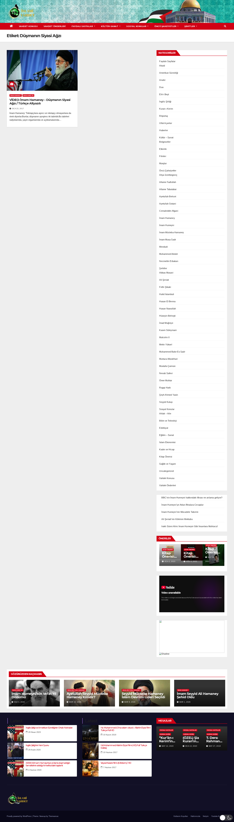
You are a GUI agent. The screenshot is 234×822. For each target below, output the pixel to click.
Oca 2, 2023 (170, 561)
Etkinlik (163, 149)
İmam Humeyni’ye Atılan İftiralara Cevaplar (182, 505)
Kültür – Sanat (166, 137)
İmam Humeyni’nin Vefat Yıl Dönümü (34, 695)
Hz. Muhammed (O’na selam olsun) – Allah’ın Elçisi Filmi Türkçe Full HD (126, 729)
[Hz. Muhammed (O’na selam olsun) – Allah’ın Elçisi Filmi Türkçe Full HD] (90, 733)
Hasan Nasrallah (167, 308)
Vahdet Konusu (28, 26)
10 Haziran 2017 (110, 752)
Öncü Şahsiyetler (165, 26)
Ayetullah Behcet (167, 196)
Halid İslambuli (166, 294)
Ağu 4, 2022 (191, 561)
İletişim (206, 816)
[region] (191, 638)
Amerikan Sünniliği (168, 73)
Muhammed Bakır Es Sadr (172, 352)
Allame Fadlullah (167, 182)
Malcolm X (164, 337)
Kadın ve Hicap (166, 449)
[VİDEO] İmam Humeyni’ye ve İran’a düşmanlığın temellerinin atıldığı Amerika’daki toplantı (48, 764)
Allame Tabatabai (167, 189)
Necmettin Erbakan (168, 261)
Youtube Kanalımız (218, 816)
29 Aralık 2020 (34, 750)
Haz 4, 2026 (19, 702)
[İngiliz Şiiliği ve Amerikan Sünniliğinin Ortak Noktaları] (15, 733)
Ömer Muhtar (165, 380)
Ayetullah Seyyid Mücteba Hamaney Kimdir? (87, 695)
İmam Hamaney (15, 95)
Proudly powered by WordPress (19, 816)
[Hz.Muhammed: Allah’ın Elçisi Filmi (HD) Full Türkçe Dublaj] (90, 751)
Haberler (163, 130)
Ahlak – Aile (165, 413)
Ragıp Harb (165, 388)
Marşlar (163, 163)
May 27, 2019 (215, 746)
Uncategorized (166, 471)
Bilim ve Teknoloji (168, 421)
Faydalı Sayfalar (83, 26)
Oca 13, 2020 (191, 746)
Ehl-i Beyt (164, 94)
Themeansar (53, 816)
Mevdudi (163, 247)
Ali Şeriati (164, 280)
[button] (225, 26)
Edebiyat (163, 428)
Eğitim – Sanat (166, 435)
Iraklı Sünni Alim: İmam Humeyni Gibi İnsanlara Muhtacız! (189, 526)
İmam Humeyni (28, 95)
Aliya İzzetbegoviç (168, 175)
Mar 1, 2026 (185, 702)
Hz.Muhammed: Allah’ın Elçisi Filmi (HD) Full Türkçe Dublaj (124, 746)
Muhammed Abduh (168, 254)
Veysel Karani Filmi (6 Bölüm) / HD (116, 763)
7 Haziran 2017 (109, 767)
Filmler (162, 156)
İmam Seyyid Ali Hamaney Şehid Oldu (197, 695)
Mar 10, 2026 (75, 702)
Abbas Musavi (166, 273)
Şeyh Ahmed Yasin (168, 395)
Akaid (162, 66)
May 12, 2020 (168, 746)
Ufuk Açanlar (165, 123)
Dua (161, 87)
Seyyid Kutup (165, 402)
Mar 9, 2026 (129, 702)
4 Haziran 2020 (34, 770)
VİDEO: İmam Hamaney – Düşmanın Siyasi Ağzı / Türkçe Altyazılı (39, 101)
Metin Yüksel (165, 344)
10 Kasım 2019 (109, 735)
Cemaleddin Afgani (168, 211)
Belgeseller (164, 142)
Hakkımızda (195, 816)
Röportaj (163, 116)
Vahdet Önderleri (55, 26)
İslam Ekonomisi (167, 442)
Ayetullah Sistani (167, 204)
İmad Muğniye (166, 323)
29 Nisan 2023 (34, 732)
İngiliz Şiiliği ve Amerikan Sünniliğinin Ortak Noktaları (49, 727)
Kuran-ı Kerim (166, 109)
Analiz (162, 80)
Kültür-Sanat (110, 26)
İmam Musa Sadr (167, 239)
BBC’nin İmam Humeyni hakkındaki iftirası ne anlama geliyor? (191, 497)
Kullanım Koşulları (181, 816)
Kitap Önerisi (165, 457)
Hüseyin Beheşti (167, 316)
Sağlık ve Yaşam (167, 464)
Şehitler (190, 26)
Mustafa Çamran (167, 366)
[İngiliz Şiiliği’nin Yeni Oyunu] (15, 751)
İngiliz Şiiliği (165, 101)
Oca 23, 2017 (18, 109)
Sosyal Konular (136, 26)
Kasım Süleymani (168, 330)
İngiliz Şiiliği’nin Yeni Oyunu (37, 745)
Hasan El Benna (167, 301)
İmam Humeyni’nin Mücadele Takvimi (179, 512)
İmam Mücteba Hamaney (171, 232)
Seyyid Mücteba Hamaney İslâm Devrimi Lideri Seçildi (143, 695)
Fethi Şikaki (165, 287)
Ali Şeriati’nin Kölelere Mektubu (177, 519)
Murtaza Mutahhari (168, 359)
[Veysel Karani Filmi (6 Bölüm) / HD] (90, 768)
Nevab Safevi (166, 373)
